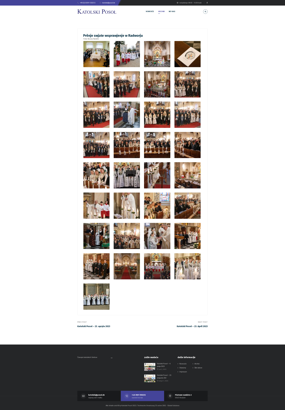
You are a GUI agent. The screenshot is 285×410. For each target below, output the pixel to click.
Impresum (183, 372)
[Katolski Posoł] (96, 11)
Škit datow (198, 368)
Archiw (197, 364)
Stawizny (182, 368)
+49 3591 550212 (139, 395)
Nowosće (182, 364)
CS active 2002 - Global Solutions (167, 406)
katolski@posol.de (96, 395)
